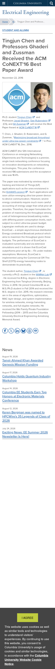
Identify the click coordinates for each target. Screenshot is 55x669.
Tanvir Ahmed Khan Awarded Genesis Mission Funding (22, 362)
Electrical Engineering (25, 12)
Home (5, 21)
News (14, 21)
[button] (4, 3)
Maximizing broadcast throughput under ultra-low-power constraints (26, 139)
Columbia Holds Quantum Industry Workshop (26, 378)
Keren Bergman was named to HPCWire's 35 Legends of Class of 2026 (26, 416)
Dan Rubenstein (39, 120)
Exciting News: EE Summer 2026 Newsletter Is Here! (25, 434)
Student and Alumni (15, 30)
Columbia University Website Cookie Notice (26, 659)
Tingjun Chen (24, 117)
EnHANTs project (15, 192)
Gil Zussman (19, 124)
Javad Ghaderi (21, 120)
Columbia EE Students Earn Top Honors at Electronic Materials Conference (24, 396)
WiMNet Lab (42, 274)
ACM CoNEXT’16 (28, 127)
